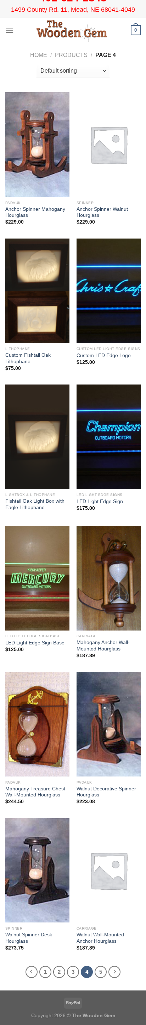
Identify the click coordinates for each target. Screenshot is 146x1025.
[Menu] (9, 30)
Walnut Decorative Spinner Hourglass (106, 792)
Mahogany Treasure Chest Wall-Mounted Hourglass (35, 792)
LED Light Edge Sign (100, 501)
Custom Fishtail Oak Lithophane (28, 358)
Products (71, 55)
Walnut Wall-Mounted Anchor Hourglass (100, 938)
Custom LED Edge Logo (104, 355)
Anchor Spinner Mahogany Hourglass (35, 212)
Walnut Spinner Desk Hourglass (28, 938)
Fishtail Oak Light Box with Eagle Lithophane (34, 504)
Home (38, 55)
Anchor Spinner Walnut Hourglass (102, 212)
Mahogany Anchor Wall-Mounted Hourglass (103, 646)
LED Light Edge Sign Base (34, 642)
